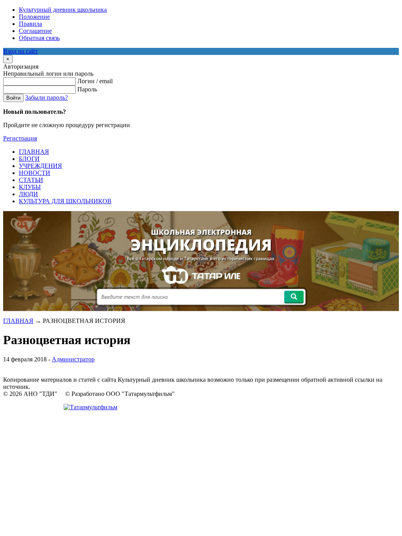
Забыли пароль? (46, 97)
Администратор (73, 359)
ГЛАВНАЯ (18, 320)
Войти (13, 98)
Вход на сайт (20, 51)
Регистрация (20, 138)
